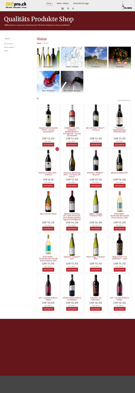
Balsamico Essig (54, 340)
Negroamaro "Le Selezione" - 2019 (119, 258)
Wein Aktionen (48, 91)
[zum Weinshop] (128, 5)
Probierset (51, 353)
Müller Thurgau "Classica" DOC (95, 215)
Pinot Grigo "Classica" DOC (95, 258)
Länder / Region (72, 67)
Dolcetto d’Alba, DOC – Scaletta (48, 174)
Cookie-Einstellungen (13, 381)
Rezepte (115, 346)
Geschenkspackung (77, 356)
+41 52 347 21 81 (11, 359)
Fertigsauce (52, 346)
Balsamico (116, 340)
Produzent (95, 67)
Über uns (94, 349)
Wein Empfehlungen (72, 91)
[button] (49, 367)
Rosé (71, 340)
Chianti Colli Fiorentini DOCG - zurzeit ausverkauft (48, 130)
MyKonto (94, 343)
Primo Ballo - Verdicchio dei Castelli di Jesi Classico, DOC (119, 216)
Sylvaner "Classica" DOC (72, 258)
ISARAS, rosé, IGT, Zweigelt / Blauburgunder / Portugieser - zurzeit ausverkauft (72, 132)
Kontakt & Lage (81, 3)
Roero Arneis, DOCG (48, 214)
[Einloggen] (73, 8)
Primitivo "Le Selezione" (95, 299)
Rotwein (72, 343)
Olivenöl (50, 337)
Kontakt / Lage (96, 346)
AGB (92, 353)
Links (92, 356)
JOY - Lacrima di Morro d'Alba (48, 299)
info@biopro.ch (10, 356)
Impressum (99, 381)
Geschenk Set (53, 356)
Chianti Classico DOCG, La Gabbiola (72, 299)
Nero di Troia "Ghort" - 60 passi (96, 129)
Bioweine (120, 67)
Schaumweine (75, 346)
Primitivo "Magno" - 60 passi (96, 174)
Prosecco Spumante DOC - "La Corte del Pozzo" (72, 174)
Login (128, 381)
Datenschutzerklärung (115, 381)
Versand (93, 337)
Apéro (49, 349)
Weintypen (48, 67)
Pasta (49, 343)
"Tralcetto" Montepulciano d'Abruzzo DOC (119, 130)
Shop (39, 43)
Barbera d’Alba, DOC (119, 173)
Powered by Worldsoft (83, 381)
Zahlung (93, 340)
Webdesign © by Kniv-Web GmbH (58, 381)
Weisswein (73, 337)
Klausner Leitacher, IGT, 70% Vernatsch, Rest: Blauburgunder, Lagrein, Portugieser (72, 217)
